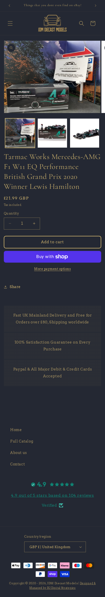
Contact (17, 464)
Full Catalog (21, 441)
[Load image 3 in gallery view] (85, 133)
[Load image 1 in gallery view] (20, 133)
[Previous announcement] (9, 5)
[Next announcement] (95, 5)
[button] (10, 23)
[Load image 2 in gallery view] (52, 133)
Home (16, 430)
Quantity (11, 213)
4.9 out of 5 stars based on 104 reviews (52, 495)
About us (18, 453)
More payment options (52, 269)
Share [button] (15, 287)
